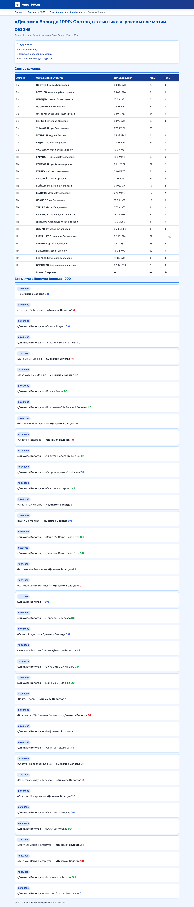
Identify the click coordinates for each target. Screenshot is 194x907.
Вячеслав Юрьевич (52, 121)
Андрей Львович (51, 135)
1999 (42, 12)
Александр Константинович (57, 221)
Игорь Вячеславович (53, 193)
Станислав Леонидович (56, 236)
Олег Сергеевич (50, 200)
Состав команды (28, 49)
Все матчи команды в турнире (36, 58)
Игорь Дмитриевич (52, 128)
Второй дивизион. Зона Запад (66, 12)
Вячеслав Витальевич (53, 228)
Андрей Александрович (56, 265)
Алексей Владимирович (54, 149)
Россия (32, 12)
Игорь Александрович (54, 164)
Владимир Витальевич (54, 185)
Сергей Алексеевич (52, 243)
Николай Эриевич (51, 250)
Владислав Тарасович (54, 258)
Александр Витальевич (55, 214)
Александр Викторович (55, 92)
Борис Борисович (52, 85)
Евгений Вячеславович (55, 157)
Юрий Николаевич (52, 171)
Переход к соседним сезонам (36, 53)
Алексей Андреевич (51, 142)
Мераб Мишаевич (50, 106)
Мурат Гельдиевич (51, 207)
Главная (19, 12)
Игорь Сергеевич (51, 178)
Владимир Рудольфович (55, 113)
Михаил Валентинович (54, 99)
